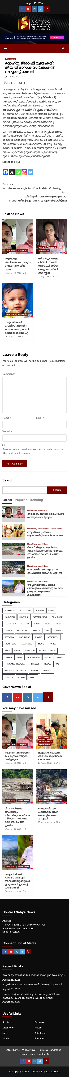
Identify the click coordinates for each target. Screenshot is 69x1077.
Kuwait (38, 637)
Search (7, 480)
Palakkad (29, 650)
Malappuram (27, 644)
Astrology (25, 610)
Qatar (19, 657)
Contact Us (43, 1054)
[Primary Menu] (5, 48)
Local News (11, 250)
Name (6, 418)
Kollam (57, 630)
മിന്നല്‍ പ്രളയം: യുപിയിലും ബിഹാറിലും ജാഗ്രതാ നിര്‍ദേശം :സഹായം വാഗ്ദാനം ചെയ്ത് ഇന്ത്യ (31, 996)
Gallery (25, 624)
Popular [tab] (21, 500)
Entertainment (44, 529)
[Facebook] (22, 9)
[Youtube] (28, 9)
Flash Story (32, 529)
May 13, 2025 (14, 77)
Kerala (36, 630)
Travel (47, 664)
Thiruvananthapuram (15, 664)
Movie (41, 644)
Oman (17, 650)
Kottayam (9, 637)
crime (41, 247)
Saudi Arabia (33, 657)
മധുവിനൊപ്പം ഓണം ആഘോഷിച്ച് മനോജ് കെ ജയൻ (50, 756)
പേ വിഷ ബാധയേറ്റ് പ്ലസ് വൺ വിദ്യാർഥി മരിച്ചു (31, 186)
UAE (57, 664)
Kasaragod (22, 630)
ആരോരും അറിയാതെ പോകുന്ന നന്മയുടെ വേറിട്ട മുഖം (17, 756)
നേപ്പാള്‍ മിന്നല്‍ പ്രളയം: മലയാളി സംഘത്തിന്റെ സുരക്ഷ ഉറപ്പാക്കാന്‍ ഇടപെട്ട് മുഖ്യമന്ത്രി (17, 881)
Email (40, 418)
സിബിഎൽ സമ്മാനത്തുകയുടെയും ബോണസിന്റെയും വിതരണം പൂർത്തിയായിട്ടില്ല (38, 196)
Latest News (56, 529)
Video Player (29, 1050)
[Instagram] (34, 9)
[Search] (63, 48)
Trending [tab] (36, 500)
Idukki (48, 624)
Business (40, 610)
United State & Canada (15, 671)
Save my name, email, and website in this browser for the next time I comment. (33, 451)
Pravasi (8, 657)
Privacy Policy (27, 1054)
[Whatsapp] (18, 170)
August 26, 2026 (14, 273)
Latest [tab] (7, 500)
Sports (59, 657)
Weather (8, 677)
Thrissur (35, 664)
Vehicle (34, 671)
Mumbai (52, 644)
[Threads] (47, 9)
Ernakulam (57, 617)
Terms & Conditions (50, 1050)
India (58, 624)
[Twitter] (40, 9)
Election (23, 617)
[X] (12, 170)
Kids (47, 630)
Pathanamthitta (47, 650)
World (21, 677)
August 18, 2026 (47, 276)
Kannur (8, 630)
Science (47, 657)
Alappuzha (10, 59)
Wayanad (47, 671)
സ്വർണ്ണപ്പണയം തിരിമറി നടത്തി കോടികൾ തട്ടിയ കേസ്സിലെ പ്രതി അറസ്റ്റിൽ (48, 265)
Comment (8, 374)
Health (37, 624)
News (7, 650)
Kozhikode (24, 637)
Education (9, 617)
